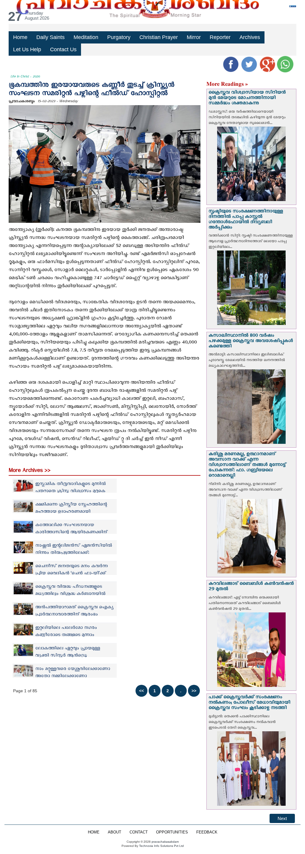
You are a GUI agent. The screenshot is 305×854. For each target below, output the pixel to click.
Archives (249, 37)
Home (20, 37)
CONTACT (139, 832)
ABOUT (114, 832)
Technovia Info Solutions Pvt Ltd (161, 845)
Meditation (86, 37)
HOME (93, 832)
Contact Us (63, 49)
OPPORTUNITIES (172, 832)
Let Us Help (27, 49)
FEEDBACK (206, 832)
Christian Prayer (158, 37)
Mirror (194, 37)
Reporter (220, 37)
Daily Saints (50, 37)
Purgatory (118, 37)
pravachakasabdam (165, 841)
